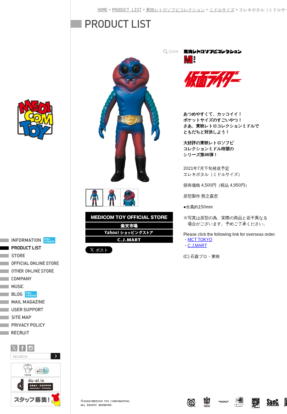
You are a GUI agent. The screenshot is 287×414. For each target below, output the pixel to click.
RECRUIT (21, 333)
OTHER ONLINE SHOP (33, 271)
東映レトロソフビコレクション (175, 9)
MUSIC (18, 286)
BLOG (17, 294)
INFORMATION (26, 240)
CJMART (239, 401)
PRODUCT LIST (26, 248)
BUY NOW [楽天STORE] (129, 225)
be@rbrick (191, 402)
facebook (22, 348)
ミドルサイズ (221, 9)
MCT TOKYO (223, 401)
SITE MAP (21, 317)
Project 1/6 (207, 402)
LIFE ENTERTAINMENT (255, 402)
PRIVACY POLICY (28, 325)
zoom (170, 51)
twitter (14, 348)
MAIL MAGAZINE (28, 302)
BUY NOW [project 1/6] (129, 217)
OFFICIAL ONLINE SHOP (36, 263)
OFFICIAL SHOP (27, 256)
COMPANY (21, 279)
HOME (102, 9)
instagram (30, 348)
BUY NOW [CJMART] (129, 239)
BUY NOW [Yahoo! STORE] (129, 232)
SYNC (273, 402)
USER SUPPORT (27, 310)
